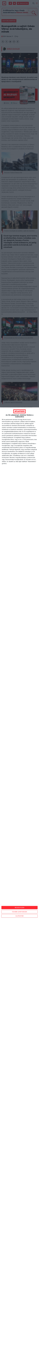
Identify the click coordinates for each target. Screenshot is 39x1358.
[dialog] (19, 882)
